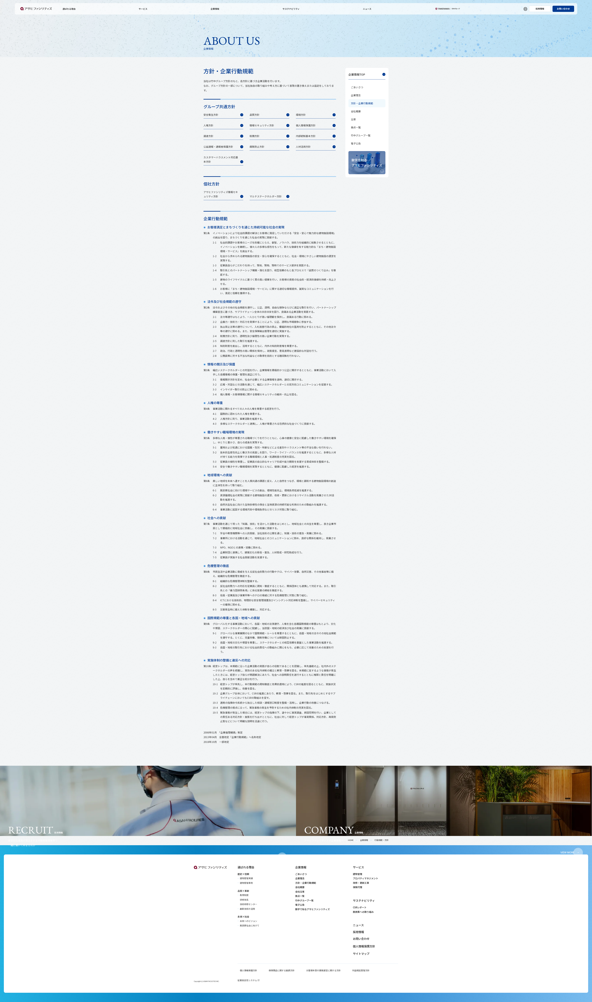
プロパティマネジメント (365, 878)
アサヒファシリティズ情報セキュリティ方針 (221, 194)
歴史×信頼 (243, 874)
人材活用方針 (303, 146)
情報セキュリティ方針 (262, 125)
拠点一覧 (356, 127)
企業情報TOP (356, 74)
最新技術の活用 (247, 908)
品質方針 (254, 115)
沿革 (353, 119)
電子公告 (356, 143)
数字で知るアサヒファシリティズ (367, 162)
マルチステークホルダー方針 (266, 196)
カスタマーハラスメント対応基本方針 (221, 159)
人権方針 (208, 125)
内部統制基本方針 (306, 136)
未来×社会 (243, 916)
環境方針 (301, 115)
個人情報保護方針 (306, 125)
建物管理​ (357, 874)
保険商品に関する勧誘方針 (282, 970)
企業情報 (215, 8)
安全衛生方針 (211, 115)
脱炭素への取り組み (363, 911)
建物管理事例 (246, 882)
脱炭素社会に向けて (249, 925)
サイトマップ (361, 954)
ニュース (367, 8)
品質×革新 (243, 890)
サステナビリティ (291, 8)
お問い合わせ (563, 8)
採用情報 (540, 8)
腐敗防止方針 (257, 146)
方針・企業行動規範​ (305, 882)
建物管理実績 (246, 878)
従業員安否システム (247, 980)
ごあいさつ (357, 87)
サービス (143, 8)
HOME (351, 840)
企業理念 (356, 95)
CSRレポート (359, 907)
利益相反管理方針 (361, 970)
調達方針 (208, 136)
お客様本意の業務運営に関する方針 (323, 970)
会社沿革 (299, 891)
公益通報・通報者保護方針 (218, 146)
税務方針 (254, 136)
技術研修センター (248, 904)
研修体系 (244, 899)
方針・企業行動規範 (362, 103)
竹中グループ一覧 (360, 135)
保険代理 (357, 887)
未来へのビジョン (248, 921)
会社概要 (356, 111)
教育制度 (244, 895)
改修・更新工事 (361, 882)
